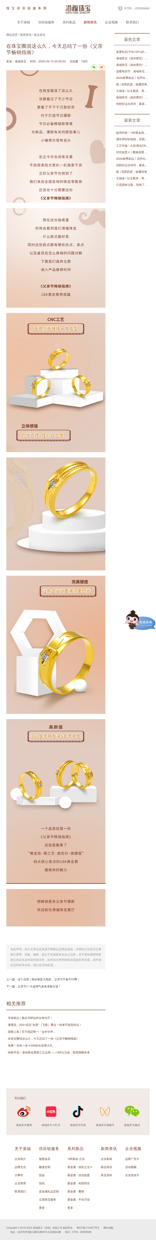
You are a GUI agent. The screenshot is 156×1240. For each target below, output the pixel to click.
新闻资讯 (90, 22)
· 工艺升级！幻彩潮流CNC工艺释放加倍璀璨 (132, 145)
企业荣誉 (20, 1183)
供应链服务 (46, 22)
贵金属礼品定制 (49, 1191)
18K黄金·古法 (76, 1159)
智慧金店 (44, 1159)
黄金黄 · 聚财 (75, 1191)
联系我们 (132, 22)
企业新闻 (106, 1159)
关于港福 (23, 22)
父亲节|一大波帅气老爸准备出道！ (39, 986)
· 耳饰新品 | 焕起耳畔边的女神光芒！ (29, 1018)
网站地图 (108, 1227)
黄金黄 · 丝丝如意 (78, 1175)
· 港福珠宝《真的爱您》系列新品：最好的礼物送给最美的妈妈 (132, 58)
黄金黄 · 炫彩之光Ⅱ (80, 1167)
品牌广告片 (132, 1159)
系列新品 (69, 22)
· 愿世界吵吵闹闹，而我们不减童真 (132, 139)
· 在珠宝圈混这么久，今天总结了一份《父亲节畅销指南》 (42, 1038)
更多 (42, 1207)
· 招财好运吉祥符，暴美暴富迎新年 (132, 104)
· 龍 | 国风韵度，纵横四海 (131, 84)
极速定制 (44, 1167)
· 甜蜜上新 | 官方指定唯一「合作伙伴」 (31, 1031)
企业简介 (20, 1159)
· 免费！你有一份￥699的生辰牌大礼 (29, 1045)
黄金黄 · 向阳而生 (78, 1183)
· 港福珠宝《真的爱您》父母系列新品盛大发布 (132, 65)
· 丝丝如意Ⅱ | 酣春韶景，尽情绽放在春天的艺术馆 (132, 152)
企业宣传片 (132, 1175)
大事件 (19, 1175)
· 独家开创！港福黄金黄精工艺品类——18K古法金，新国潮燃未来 (48, 1052)
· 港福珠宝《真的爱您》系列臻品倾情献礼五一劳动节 (132, 97)
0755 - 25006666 (137, 8)
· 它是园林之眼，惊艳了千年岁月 (132, 184)
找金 (42, 1175)
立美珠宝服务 (47, 1199)
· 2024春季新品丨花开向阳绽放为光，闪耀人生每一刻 (132, 78)
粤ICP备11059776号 (88, 1227)
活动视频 (130, 1167)
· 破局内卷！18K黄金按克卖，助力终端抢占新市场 (132, 132)
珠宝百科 (106, 1175)
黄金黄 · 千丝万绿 (78, 1199)
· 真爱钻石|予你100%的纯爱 (132, 52)
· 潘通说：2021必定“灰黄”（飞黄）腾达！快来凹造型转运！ (44, 1025)
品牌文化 (20, 1167)
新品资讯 (39, 35)
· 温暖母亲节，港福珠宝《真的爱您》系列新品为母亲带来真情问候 (132, 71)
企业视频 (111, 22)
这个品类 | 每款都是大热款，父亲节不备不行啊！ (49, 979)
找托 (42, 1183)
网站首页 (12, 35)
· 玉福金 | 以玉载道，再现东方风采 (132, 91)
